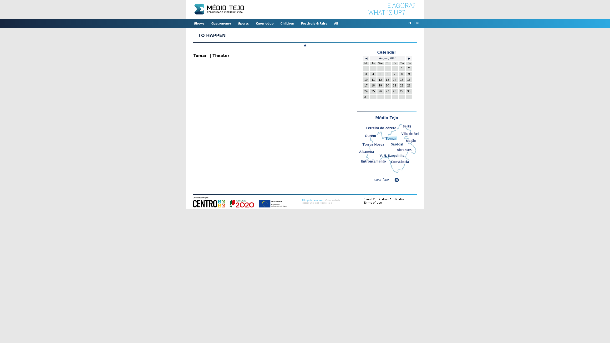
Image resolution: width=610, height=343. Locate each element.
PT (409, 23)
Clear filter (381, 180)
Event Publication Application (385, 199)
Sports (243, 23)
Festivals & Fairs (314, 23)
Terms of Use (373, 202)
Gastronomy (221, 23)
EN (416, 23)
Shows (199, 23)
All (336, 23)
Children (287, 23)
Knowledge (265, 23)
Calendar (386, 52)
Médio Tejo (386, 118)
